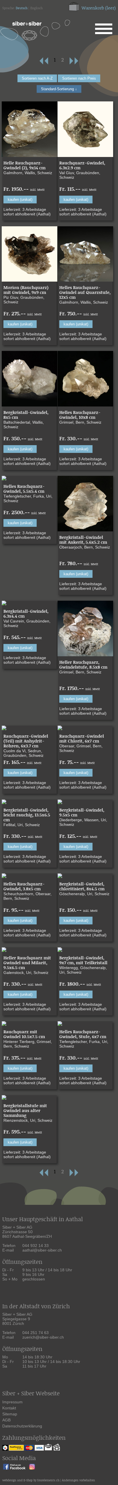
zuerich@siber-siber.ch (43, 1337)
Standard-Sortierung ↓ (59, 89)
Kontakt (9, 1408)
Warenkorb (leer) (99, 8)
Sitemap (9, 1414)
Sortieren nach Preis (79, 78)
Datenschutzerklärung (22, 1426)
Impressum (12, 1402)
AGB (6, 1420)
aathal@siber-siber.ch (42, 1250)
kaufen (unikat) (20, 199)
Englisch (36, 8)
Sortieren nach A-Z (37, 78)
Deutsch (21, 8)
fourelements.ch (48, 1480)
